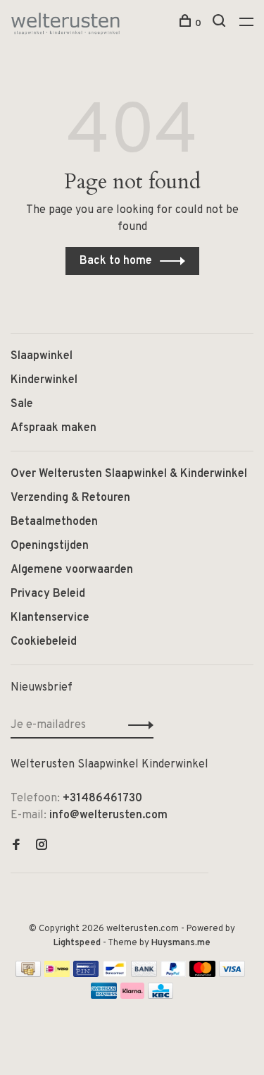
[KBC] (160, 996)
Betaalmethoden (54, 522)
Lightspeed (77, 943)
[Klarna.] (132, 996)
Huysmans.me (180, 943)
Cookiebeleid (44, 642)
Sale (22, 404)
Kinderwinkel (44, 380)
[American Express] (104, 996)
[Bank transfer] (144, 974)
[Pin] (86, 974)
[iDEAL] (57, 974)
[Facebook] (16, 846)
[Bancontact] (114, 974)
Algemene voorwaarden (72, 570)
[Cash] (28, 974)
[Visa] (232, 974)
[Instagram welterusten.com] (41, 846)
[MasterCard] (202, 974)
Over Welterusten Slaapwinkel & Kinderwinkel (129, 474)
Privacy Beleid (48, 594)
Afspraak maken (53, 428)
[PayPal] (174, 974)
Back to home (116, 261)
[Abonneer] (136, 725)
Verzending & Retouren (70, 498)
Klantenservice (50, 618)
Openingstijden (50, 546)
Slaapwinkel (42, 356)
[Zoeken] (221, 24)
